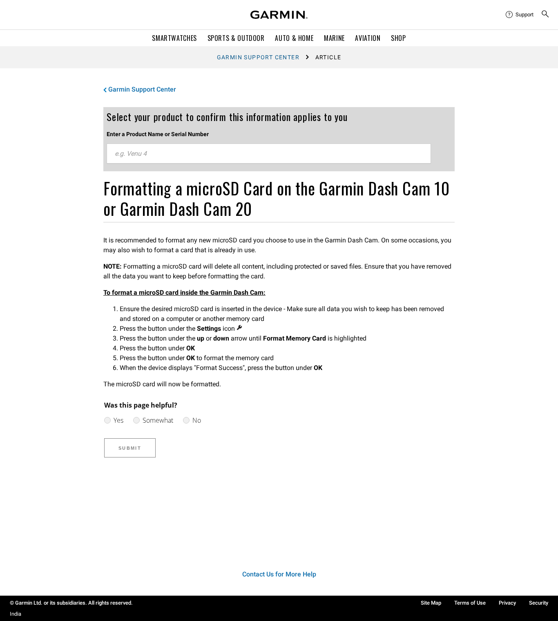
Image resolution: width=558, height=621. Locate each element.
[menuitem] (520, 14)
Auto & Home (294, 38)
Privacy (507, 603)
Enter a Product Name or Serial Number (158, 134)
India (15, 614)
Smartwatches (174, 38)
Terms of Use (470, 603)
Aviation (367, 38)
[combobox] (269, 153)
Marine (334, 38)
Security (538, 603)
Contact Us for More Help (279, 574)
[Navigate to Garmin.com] (279, 14)
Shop (398, 38)
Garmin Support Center (258, 57)
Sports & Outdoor (236, 38)
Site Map (431, 603)
